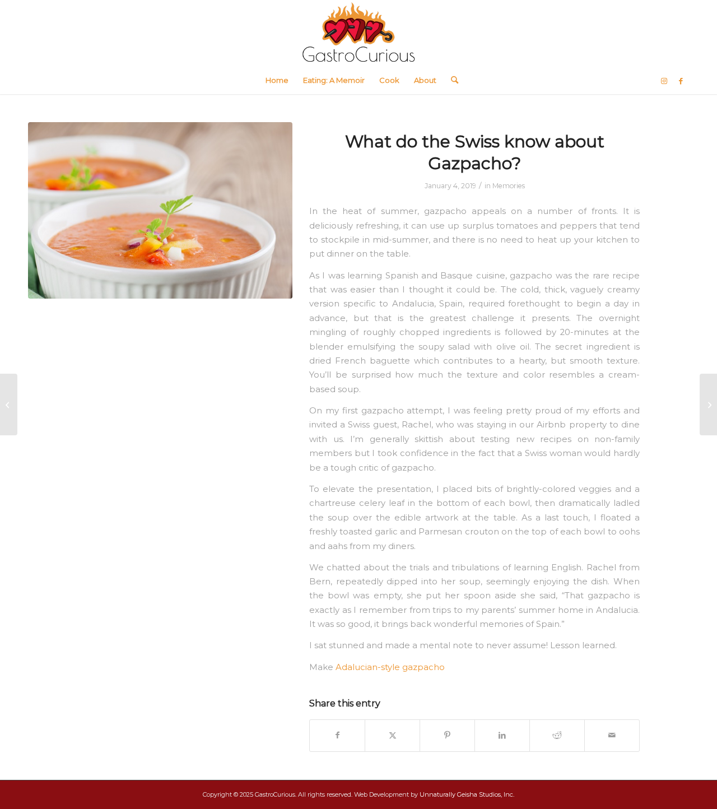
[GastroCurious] (358, 33)
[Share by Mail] (612, 735)
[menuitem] (277, 80)
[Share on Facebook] (337, 735)
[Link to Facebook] (680, 80)
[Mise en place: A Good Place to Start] (8, 404)
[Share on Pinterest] (447, 735)
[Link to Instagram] (663, 80)
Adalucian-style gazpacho (390, 667)
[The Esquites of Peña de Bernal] (708, 404)
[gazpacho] (160, 210)
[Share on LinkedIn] (502, 735)
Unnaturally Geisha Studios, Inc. (467, 794)
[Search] (451, 80)
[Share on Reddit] (557, 735)
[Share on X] (392, 735)
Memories (508, 186)
